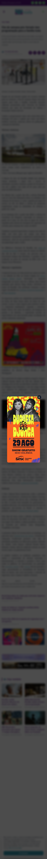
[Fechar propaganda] (39, 397)
